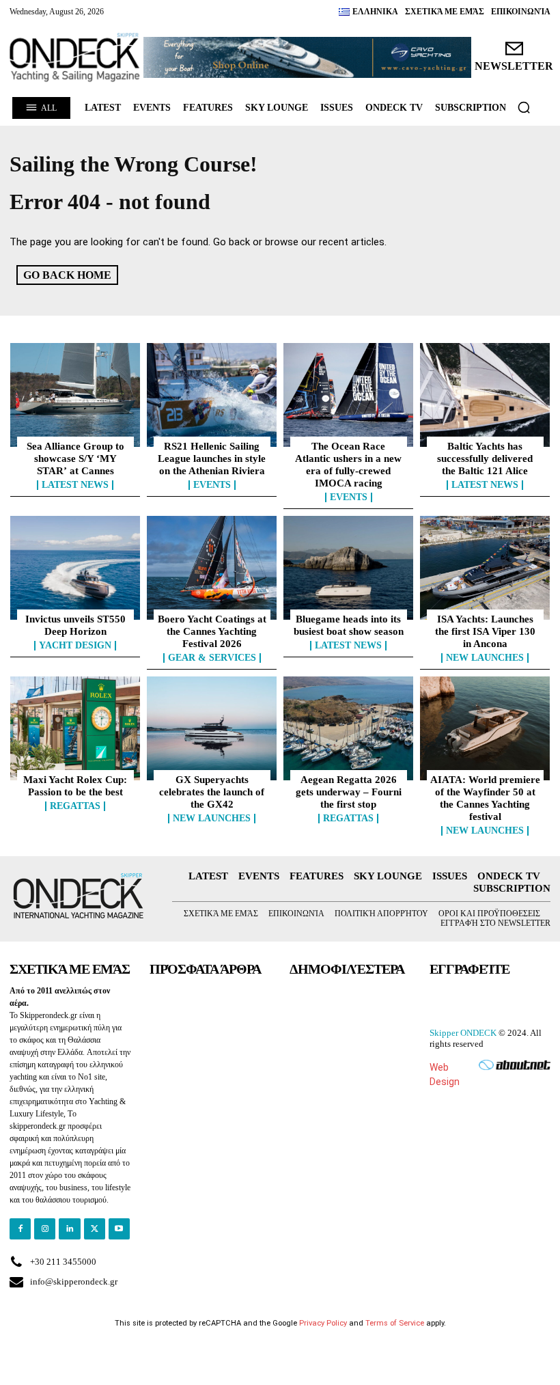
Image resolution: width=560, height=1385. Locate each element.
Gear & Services (212, 658)
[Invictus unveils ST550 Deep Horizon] (75, 568)
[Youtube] (119, 1228)
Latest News (75, 485)
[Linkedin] (69, 1228)
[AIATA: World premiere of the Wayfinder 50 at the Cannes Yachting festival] (485, 728)
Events (212, 485)
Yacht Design (75, 645)
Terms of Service (394, 1323)
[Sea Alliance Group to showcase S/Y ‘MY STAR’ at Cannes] (75, 395)
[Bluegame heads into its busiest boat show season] (348, 568)
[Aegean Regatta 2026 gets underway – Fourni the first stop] (348, 728)
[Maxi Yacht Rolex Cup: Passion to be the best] (75, 728)
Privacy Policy (323, 1323)
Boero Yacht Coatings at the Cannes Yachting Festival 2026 (212, 631)
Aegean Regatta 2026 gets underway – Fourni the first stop (349, 792)
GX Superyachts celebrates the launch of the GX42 (211, 792)
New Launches (485, 658)
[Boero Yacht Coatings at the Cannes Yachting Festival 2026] (212, 568)
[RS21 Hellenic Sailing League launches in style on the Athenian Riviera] (212, 395)
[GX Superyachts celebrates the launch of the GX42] (212, 728)
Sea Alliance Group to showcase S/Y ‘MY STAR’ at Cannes (75, 458)
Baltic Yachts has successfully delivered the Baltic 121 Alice (485, 458)
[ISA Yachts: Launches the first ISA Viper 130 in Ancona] (485, 568)
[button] (523, 107)
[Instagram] (44, 1228)
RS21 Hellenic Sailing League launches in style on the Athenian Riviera (212, 458)
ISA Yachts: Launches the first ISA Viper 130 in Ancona (485, 631)
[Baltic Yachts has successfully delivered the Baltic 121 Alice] (485, 395)
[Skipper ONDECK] (75, 57)
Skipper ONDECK (463, 1033)
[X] (94, 1228)
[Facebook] (20, 1228)
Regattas (75, 806)
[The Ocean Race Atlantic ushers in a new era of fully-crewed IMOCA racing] (348, 395)
